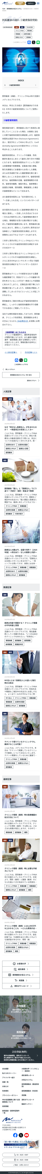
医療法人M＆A (19, 37)
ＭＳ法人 (9, 698)
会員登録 (20, 3)
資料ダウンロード (28, 1100)
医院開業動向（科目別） (30, 1091)
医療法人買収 (23, 448)
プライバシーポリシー (10, 1095)
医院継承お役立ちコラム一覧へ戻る (21, 375)
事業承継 (29, 30)
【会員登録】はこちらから (15, 332)
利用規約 (5, 1091)
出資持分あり (10, 444)
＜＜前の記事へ (11, 352)
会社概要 (5, 1069)
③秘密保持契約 (12, 85)
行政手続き (19, 514)
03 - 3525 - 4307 (22, 1155)
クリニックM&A (20, 30)
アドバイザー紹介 (8, 1077)
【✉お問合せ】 (23, 321)
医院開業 (27, 640)
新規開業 (9, 644)
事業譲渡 (18, 34)
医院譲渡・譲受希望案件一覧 (10, 1112)
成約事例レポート (28, 1075)
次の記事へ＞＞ (31, 352)
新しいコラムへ (10, 369)
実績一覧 (5, 1082)
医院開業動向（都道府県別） (30, 1085)
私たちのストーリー (9, 1073)
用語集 (24, 1095)
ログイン (30, 3)
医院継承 (28, 37)
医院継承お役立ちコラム (14, 9)
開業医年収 (19, 644)
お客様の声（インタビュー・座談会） (30, 1070)
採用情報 (5, 1106)
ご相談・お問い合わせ (21, 1165)
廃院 (25, 832)
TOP (3, 9)
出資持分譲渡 (27, 34)
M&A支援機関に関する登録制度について (11, 1101)
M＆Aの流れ (30, 27)
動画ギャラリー (27, 1104)
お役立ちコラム (27, 1080)
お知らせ (5, 1086)
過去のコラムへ (31, 380)
